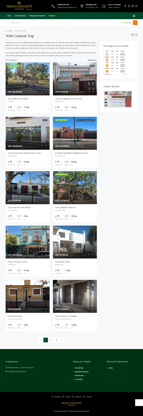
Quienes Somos (20, 16)
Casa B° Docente (15, 316)
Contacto (51, 16)
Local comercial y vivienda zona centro (24, 153)
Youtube (89, 397)
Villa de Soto (79, 375)
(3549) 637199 (63, 5)
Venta (111, 368)
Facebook (57, 397)
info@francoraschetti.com (66, 7)
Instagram (78, 397)
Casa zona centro (62, 262)
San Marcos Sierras (81, 372)
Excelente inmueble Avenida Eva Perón (71, 153)
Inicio (9, 16)
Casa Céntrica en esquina (66, 316)
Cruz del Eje (79, 368)
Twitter (67, 397)
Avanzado (127, 23)
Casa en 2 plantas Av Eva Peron (68, 99)
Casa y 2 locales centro (17, 262)
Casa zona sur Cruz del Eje (19, 207)
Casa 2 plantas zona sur (65, 207)
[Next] (62, 340)
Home (10, 31)
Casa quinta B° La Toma (18, 99)
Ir (135, 23)
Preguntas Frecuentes (37, 16)
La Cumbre (79, 379)
